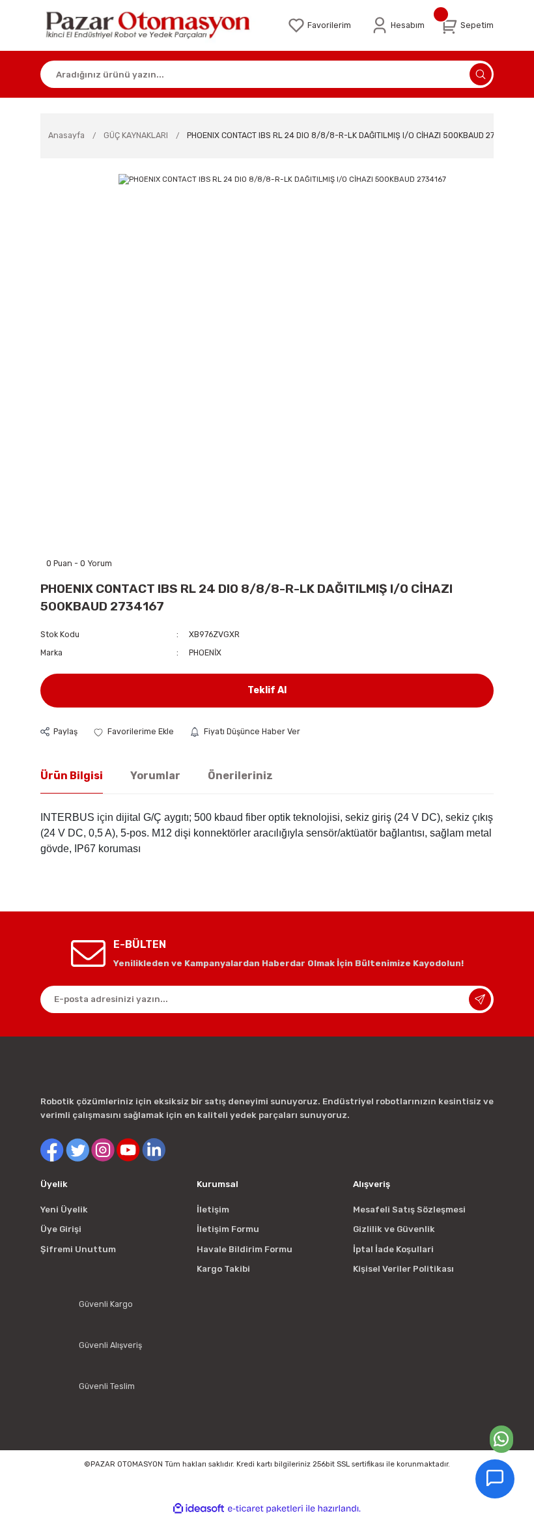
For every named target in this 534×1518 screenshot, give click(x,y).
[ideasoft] (199, 1509)
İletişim (213, 1209)
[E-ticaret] (265, 1508)
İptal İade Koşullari (393, 1249)
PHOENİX (205, 652)
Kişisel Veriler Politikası (403, 1269)
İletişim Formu (228, 1229)
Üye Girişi (60, 1229)
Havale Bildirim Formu (244, 1249)
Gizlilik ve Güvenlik (394, 1229)
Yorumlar (155, 775)
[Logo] (156, 25)
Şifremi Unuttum (78, 1249)
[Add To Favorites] (133, 731)
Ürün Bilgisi (71, 775)
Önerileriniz (240, 775)
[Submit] (480, 999)
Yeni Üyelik (64, 1209)
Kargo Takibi (223, 1269)
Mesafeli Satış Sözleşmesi (409, 1209)
